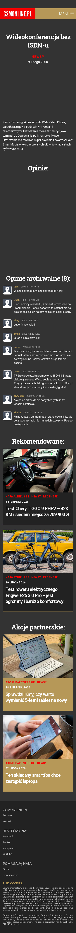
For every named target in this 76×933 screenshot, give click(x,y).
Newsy (38, 57)
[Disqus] (38, 220)
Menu (64, 14)
